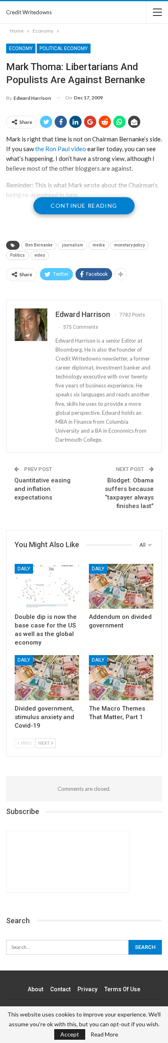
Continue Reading (84, 205)
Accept (69, 1034)
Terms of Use (122, 989)
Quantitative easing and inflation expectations (42, 489)
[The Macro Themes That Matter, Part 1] (121, 677)
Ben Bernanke (39, 245)
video (39, 255)
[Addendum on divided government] (121, 586)
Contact (60, 989)
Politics (17, 255)
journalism (72, 245)
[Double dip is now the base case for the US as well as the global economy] (47, 586)
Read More (104, 1034)
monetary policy (129, 245)
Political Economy (64, 48)
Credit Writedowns (29, 12)
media (99, 245)
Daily (24, 569)
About (35, 989)
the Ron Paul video (60, 148)
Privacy (87, 989)
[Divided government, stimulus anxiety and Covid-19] (47, 677)
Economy (21, 48)
